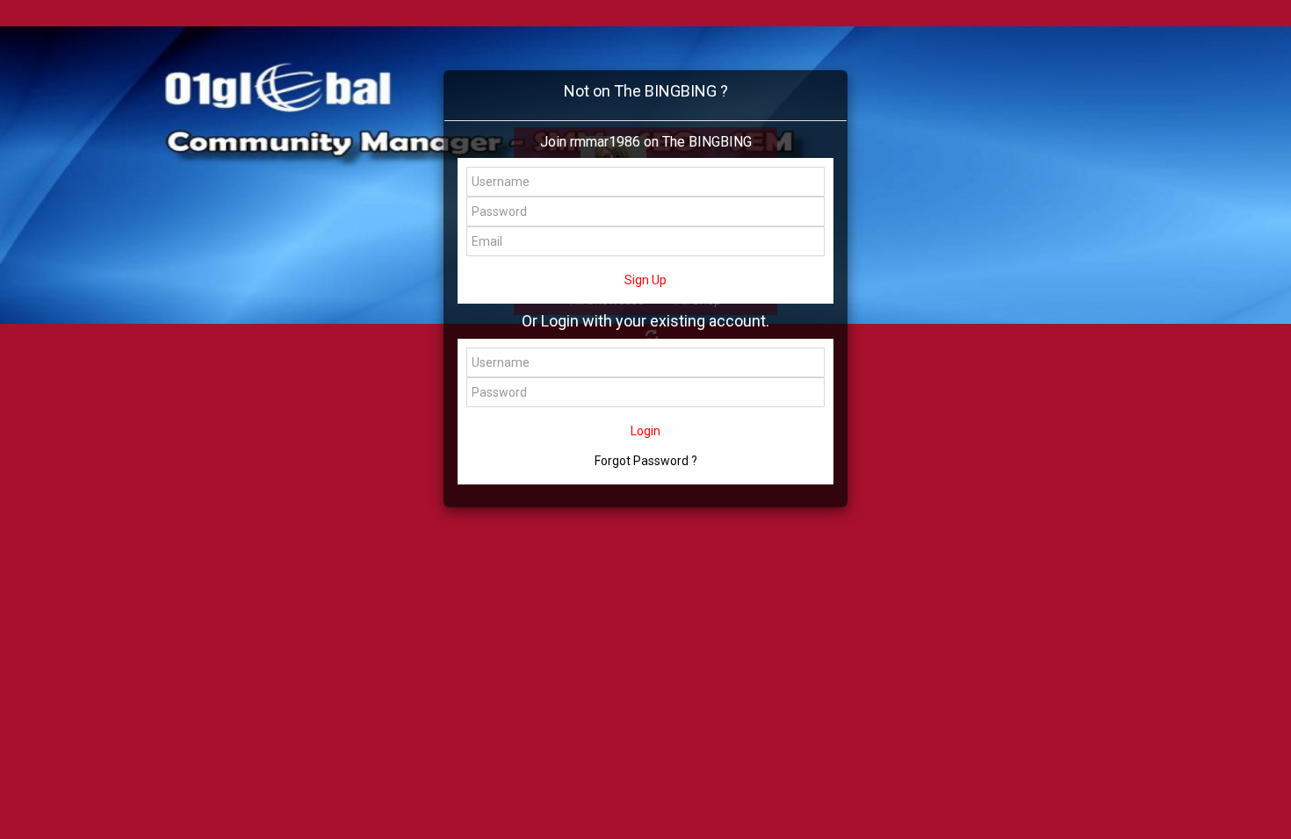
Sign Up (645, 280)
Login (645, 431)
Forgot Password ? (646, 461)
